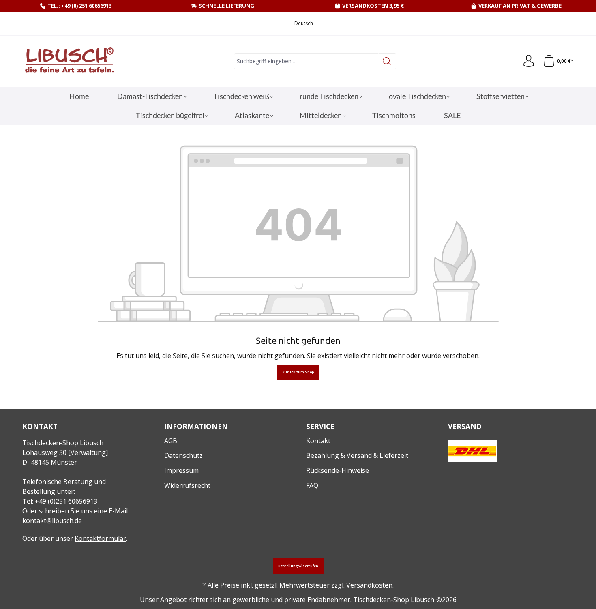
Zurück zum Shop (298, 372)
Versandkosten (369, 585)
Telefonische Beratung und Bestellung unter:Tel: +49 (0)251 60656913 (64, 491)
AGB (170, 440)
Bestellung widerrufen (298, 566)
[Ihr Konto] (529, 61)
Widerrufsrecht (187, 485)
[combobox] (306, 61)
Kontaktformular (100, 538)
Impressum (181, 470)
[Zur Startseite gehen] (69, 61)
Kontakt (318, 440)
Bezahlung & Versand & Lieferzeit (357, 455)
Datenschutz (183, 455)
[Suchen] (387, 61)
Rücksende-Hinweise (337, 470)
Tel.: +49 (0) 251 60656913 (79, 5)
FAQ (312, 485)
